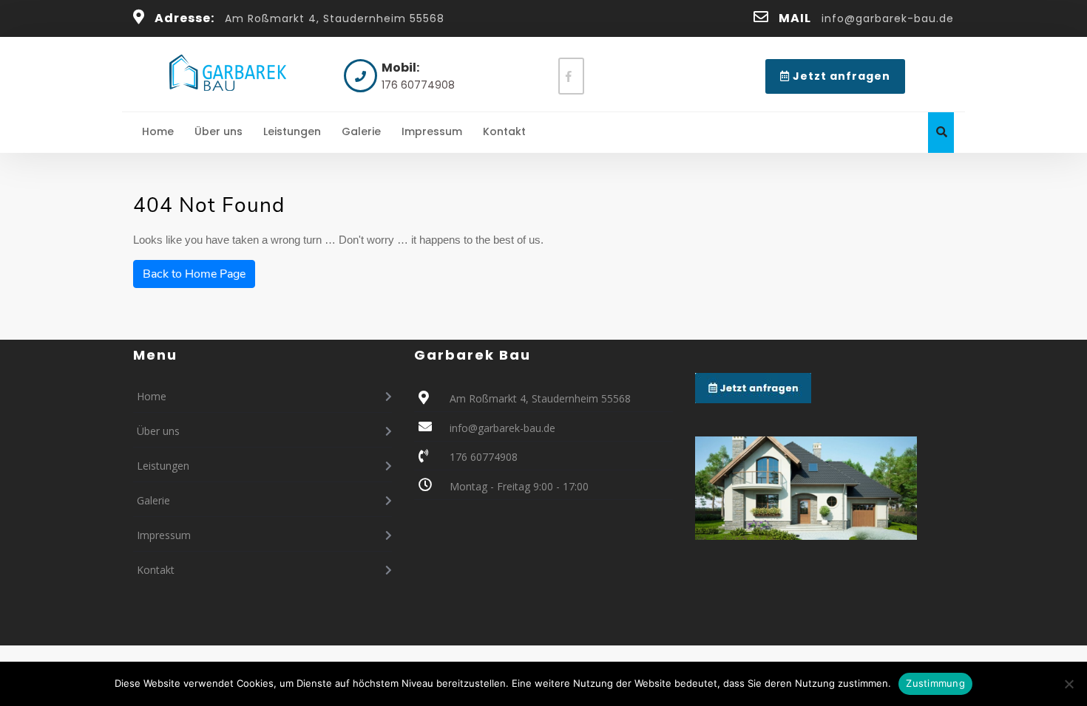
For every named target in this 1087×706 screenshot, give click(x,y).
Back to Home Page (194, 274)
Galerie (361, 131)
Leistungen (292, 131)
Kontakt (504, 131)
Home (158, 131)
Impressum (432, 131)
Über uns (218, 131)
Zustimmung (935, 683)
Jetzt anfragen (847, 81)
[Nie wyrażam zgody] (1068, 683)
